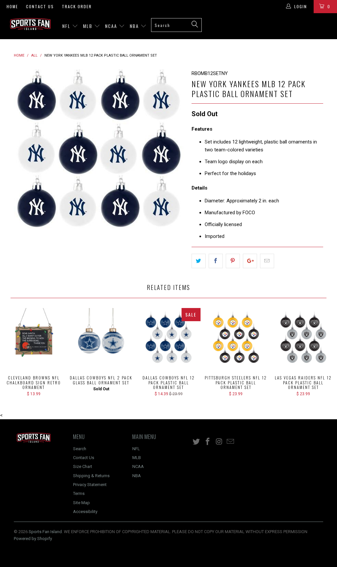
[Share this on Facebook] (216, 261)
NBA (135, 25)
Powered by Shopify (33, 538)
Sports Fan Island (45, 531)
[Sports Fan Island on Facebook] (208, 442)
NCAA (112, 25)
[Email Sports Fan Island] (231, 442)
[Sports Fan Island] (30, 24)
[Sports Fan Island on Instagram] (219, 442)
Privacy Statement (90, 484)
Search (79, 448)
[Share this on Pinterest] (233, 261)
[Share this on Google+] (250, 261)
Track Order (77, 6)
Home (12, 6)
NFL (67, 25)
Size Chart (82, 466)
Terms (79, 493)
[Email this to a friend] (267, 261)
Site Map (81, 502)
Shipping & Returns (91, 475)
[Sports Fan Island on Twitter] (196, 442)
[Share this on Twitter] (199, 261)
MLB (88, 25)
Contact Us (40, 6)
